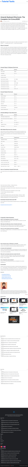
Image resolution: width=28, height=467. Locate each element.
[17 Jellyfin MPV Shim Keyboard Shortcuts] (5, 300)
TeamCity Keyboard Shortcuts (6, 275)
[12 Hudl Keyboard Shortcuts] (14, 300)
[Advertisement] (14, 9)
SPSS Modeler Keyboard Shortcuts (7, 278)
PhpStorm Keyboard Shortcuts (6, 277)
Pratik (2, 21)
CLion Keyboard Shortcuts (6, 274)
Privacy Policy (2, 440)
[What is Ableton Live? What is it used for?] (23, 309)
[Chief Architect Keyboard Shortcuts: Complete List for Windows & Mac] (23, 300)
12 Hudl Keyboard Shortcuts (13, 303)
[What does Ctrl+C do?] (5, 309)
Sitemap (26, 465)
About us (2, 439)
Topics (1, 437)
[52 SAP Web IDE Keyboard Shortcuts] (14, 309)
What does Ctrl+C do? (3, 312)
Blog (1, 438)
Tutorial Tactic (12, 465)
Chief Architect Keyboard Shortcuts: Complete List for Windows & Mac (22, 304)
